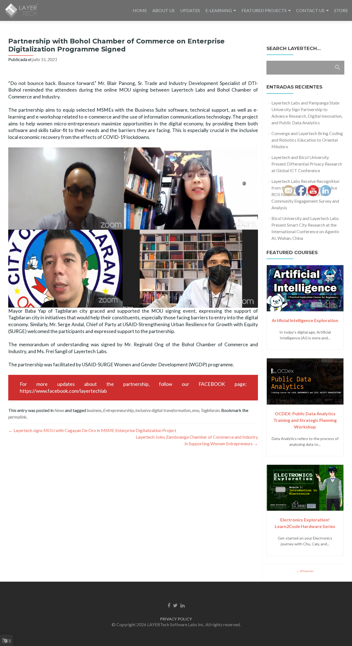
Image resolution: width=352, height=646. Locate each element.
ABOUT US (163, 10)
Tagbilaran (210, 410)
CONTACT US (310, 10)
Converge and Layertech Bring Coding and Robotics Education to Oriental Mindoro (307, 140)
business (94, 410)
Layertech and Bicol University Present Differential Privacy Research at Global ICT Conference (306, 164)
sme (195, 410)
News (59, 410)
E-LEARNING (218, 10)
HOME (140, 10)
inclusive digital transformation (162, 410)
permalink (17, 416)
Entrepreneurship (118, 410)
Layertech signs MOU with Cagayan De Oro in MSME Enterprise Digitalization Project (92, 430)
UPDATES (190, 10)
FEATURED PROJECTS (264, 10)
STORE (341, 10)
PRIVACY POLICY (176, 619)
